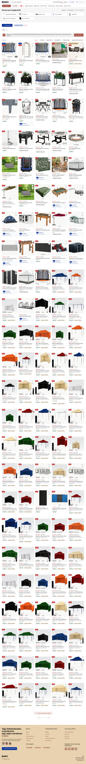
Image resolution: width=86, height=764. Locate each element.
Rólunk (27, 731)
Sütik (83, 756)
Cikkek (46, 736)
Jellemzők (28, 740)
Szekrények (68, 5)
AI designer (46, 747)
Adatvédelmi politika (80, 757)
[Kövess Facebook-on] (69, 749)
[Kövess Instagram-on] (66, 749)
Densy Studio (48, 740)
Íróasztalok (44, 5)
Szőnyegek (52, 5)
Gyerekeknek (30, 5)
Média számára (29, 738)
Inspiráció (65, 2)
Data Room (67, 738)
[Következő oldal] (49, 718)
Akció (23, 5)
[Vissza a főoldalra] (5, 2)
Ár (25, 25)
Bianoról (28, 728)
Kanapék (37, 5)
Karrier (27, 734)
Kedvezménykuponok (57, 2)
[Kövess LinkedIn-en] (76, 749)
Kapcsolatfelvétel (30, 736)
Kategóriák (6, 5)
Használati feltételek (80, 759)
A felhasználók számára (51, 728)
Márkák (47, 731)
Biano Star (67, 736)
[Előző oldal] (37, 718)
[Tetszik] (16, 44)
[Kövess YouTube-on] (72, 749)
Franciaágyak (60, 5)
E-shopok (47, 734)
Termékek (29, 747)
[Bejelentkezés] (83, 2)
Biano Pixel (67, 734)
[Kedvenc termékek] (80, 2)
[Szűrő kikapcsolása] (6, 30)
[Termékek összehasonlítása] (77, 2)
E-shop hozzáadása (69, 731)
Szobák (15, 5)
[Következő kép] (16, 49)
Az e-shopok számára (70, 728)
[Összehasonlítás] (16, 46)
